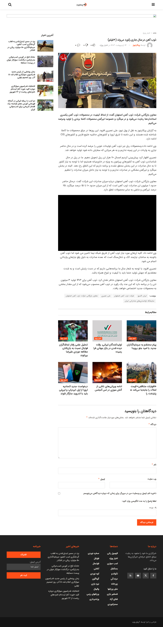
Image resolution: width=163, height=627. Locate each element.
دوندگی (114, 579)
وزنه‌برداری (94, 599)
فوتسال (96, 563)
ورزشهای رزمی (93, 594)
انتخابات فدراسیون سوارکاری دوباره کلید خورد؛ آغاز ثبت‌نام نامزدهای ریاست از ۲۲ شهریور (22, 89)
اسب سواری (112, 563)
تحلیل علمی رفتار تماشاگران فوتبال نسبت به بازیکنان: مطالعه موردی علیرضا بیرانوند (73, 350)
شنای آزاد (114, 599)
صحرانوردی (113, 604)
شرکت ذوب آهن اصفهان (124, 295)
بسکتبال (114, 568)
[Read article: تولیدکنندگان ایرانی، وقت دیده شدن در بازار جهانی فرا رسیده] (107, 330)
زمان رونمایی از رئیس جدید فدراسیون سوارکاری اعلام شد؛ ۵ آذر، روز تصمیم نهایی (21, 74)
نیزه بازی (95, 584)
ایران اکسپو (142, 295)
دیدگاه (152, 424)
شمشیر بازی (112, 594)
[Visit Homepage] (81, 5)
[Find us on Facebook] (153, 575)
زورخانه (114, 584)
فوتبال (96, 558)
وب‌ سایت (152, 479)
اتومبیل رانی (112, 553)
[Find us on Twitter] (146, 575)
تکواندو (114, 573)
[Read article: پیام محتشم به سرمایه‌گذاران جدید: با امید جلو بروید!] (141, 330)
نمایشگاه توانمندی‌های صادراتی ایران (139, 300)
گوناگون (95, 579)
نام (154, 464)
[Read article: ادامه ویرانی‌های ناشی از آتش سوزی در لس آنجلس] (107, 372)
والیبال (96, 589)
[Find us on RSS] (130, 575)
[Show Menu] (153, 5)
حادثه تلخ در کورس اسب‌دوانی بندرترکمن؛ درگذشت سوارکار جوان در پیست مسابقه (21, 59)
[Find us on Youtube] (138, 575)
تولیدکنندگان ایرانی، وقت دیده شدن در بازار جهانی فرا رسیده (107, 348)
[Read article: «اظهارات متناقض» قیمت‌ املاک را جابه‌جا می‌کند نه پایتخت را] (141, 372)
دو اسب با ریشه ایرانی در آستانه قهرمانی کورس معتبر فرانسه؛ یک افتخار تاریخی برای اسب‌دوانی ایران (21, 105)
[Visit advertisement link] (81, 23)
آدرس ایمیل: (35, 562)
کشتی (96, 568)
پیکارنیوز (136, 45)
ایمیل (101, 479)
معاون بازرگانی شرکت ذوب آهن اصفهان (82, 295)
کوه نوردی (94, 573)
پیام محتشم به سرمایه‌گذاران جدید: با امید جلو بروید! (141, 346)
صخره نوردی (93, 553)
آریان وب (136, 621)
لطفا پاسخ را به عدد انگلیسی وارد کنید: (139, 501)
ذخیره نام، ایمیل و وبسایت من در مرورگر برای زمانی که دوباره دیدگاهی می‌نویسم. (119, 493)
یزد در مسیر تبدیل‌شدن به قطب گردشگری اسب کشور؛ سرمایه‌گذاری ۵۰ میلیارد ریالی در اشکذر (21, 46)
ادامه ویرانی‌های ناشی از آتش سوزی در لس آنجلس (108, 388)
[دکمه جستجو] (9, 5)
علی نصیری (105, 295)
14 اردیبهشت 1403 (118, 45)
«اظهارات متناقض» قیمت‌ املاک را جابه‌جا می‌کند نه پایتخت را (143, 390)
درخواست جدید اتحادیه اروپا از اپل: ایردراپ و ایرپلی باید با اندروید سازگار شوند (73, 390)
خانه (154, 33)
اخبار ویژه (146, 33)
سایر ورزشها (113, 589)
